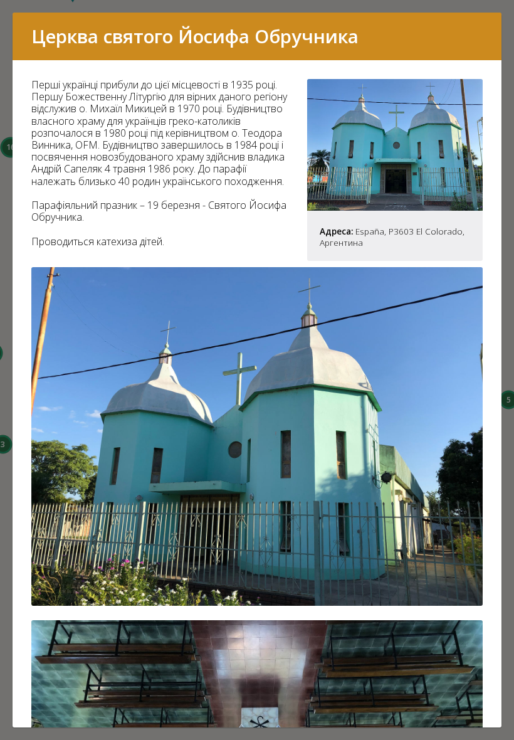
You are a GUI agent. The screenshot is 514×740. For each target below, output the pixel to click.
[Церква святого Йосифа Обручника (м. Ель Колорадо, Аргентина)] (395, 207)
